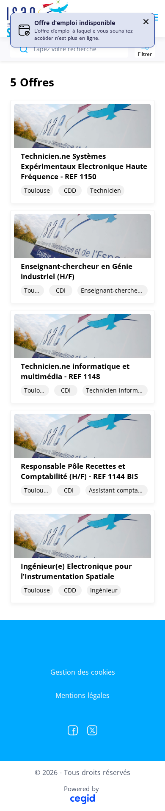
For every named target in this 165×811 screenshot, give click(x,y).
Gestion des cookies (82, 672)
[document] (82, 151)
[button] (146, 22)
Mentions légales (82, 695)
